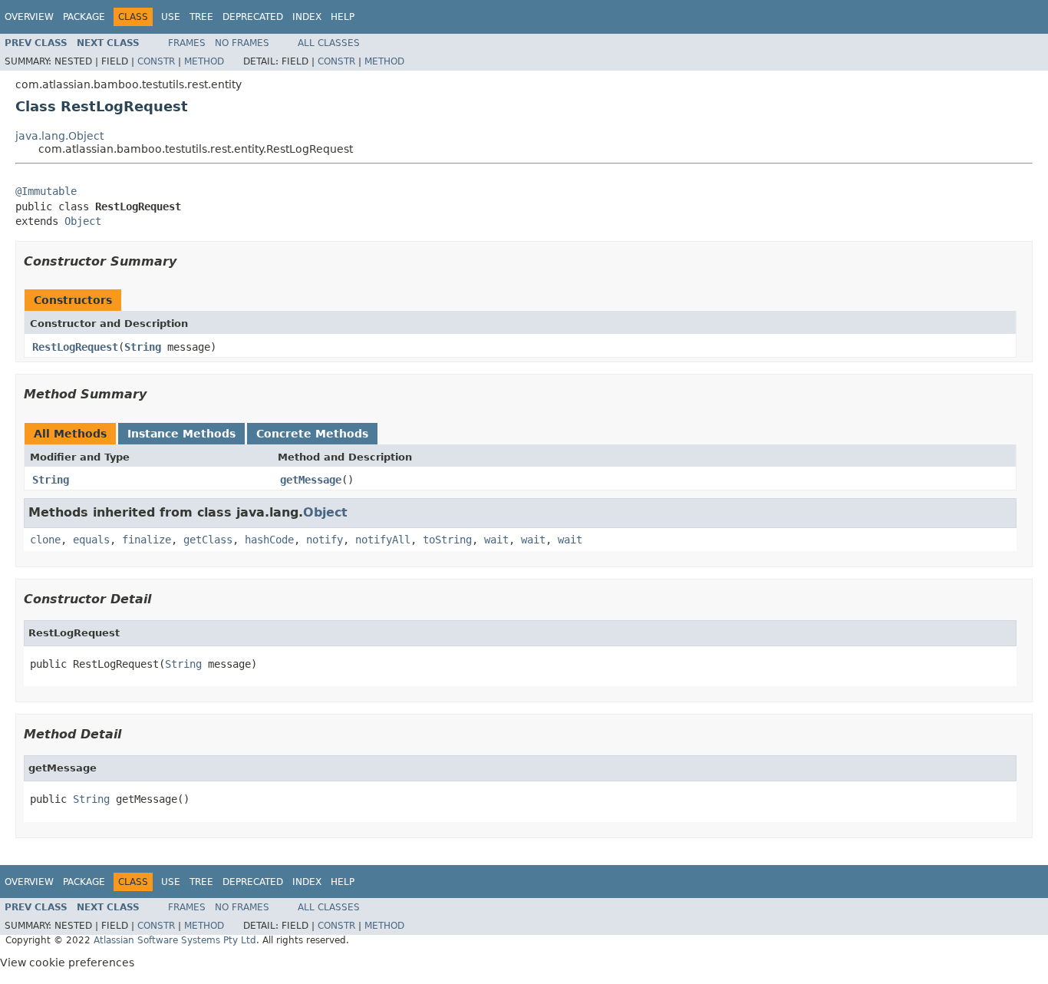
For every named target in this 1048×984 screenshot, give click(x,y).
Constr (156, 61)
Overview (29, 17)
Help (342, 17)
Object (82, 221)
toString (447, 539)
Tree (201, 17)
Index (306, 17)
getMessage (310, 480)
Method (204, 61)
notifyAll (382, 539)
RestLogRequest (75, 347)
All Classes (329, 43)
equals (91, 539)
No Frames (242, 43)
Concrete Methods (312, 434)
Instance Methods (181, 434)
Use (170, 17)
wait (496, 539)
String (142, 347)
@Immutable (46, 191)
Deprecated (252, 17)
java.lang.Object (59, 136)
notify (324, 539)
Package (84, 17)
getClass (207, 539)
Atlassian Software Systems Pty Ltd (175, 940)
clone (45, 539)
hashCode (269, 539)
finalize (146, 539)
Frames (187, 43)
